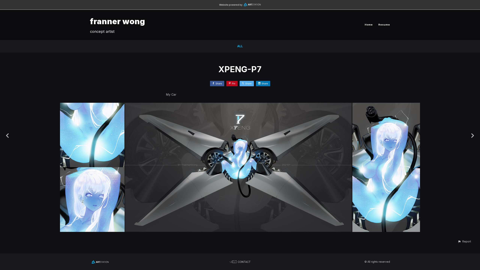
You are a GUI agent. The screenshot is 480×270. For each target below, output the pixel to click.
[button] (464, 241)
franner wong (117, 21)
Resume (384, 24)
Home (369, 24)
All (240, 46)
